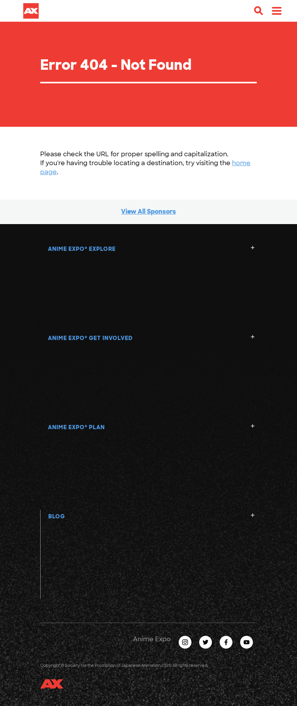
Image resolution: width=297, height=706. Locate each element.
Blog (56, 516)
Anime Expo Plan (76, 427)
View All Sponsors (148, 211)
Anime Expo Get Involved (90, 338)
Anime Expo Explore (82, 248)
